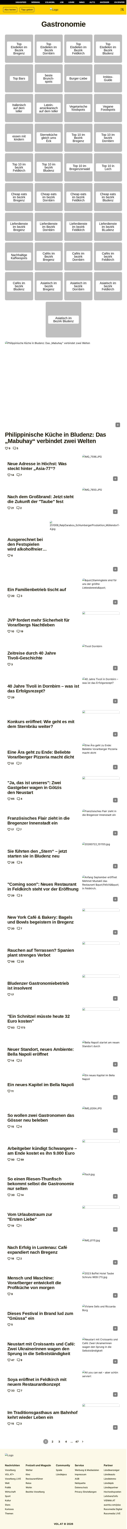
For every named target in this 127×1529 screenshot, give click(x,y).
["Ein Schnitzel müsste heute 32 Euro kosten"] (101, 1022)
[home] (63, 9)
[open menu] (122, 9)
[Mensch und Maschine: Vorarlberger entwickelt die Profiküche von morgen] (101, 1286)
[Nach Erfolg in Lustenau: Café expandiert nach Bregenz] (101, 1253)
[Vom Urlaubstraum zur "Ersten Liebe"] (101, 1219)
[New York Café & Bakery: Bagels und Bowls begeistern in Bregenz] (101, 922)
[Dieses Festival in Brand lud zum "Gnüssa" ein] (101, 1319)
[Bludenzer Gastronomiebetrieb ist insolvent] (101, 989)
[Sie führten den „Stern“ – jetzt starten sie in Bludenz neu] (101, 856)
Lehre (71, 2)
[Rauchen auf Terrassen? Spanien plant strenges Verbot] (101, 956)
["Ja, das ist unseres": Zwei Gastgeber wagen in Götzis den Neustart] (101, 790)
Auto (92, 2)
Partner (108, 1465)
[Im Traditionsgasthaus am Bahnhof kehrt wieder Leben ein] (101, 1418)
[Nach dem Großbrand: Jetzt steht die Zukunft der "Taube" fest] (101, 502)
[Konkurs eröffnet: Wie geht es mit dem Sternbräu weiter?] (101, 724)
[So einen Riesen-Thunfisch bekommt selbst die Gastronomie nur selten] (101, 1186)
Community (63, 1465)
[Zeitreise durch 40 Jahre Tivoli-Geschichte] (101, 658)
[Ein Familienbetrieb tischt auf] (101, 592)
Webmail (35, 2)
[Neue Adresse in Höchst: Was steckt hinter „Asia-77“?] (101, 469)
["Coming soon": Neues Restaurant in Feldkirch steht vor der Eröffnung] (101, 889)
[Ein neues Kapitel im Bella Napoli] (101, 1087)
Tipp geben (27, 9)
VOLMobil (50, 2)
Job (62, 2)
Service (79, 1465)
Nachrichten (12, 1465)
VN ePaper (119, 2)
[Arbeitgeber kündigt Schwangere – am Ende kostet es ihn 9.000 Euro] (101, 1153)
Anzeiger (104, 2)
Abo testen (10, 9)
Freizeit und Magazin (38, 1465)
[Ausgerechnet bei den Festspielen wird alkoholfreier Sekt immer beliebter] (85, 547)
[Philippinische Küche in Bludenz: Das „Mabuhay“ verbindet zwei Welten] (63, 385)
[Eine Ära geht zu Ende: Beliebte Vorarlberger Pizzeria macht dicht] (101, 757)
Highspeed (21, 2)
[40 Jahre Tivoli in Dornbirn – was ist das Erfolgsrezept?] (101, 691)
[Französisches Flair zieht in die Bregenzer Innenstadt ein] (101, 823)
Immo (82, 2)
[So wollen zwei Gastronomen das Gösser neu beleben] (101, 1120)
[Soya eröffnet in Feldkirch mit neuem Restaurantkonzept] (101, 1385)
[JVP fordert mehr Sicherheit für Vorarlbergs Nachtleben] (101, 625)
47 (77, 1441)
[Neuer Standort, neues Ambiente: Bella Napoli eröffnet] (101, 1055)
